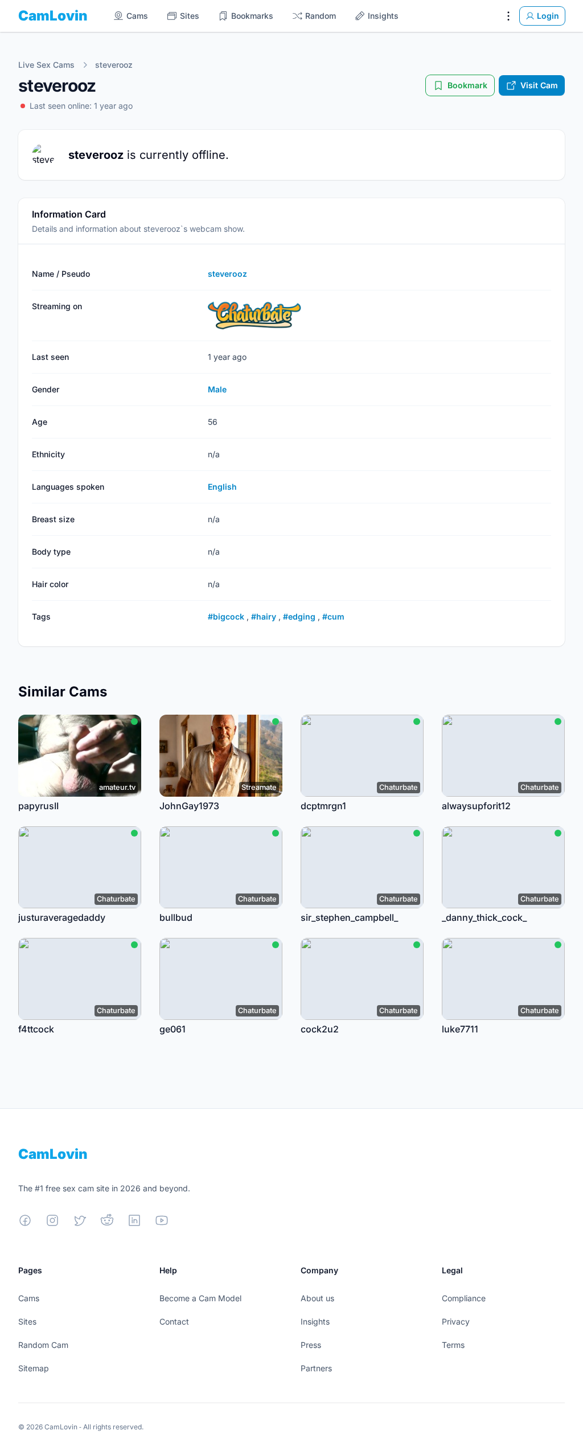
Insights (315, 1321)
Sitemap (33, 1368)
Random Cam (43, 1345)
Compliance (464, 1298)
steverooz (114, 64)
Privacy (456, 1321)
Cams (28, 1298)
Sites (27, 1321)
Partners (316, 1368)
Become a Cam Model (200, 1298)
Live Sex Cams (46, 64)
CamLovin (53, 15)
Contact (174, 1321)
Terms (453, 1345)
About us (317, 1298)
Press (311, 1345)
